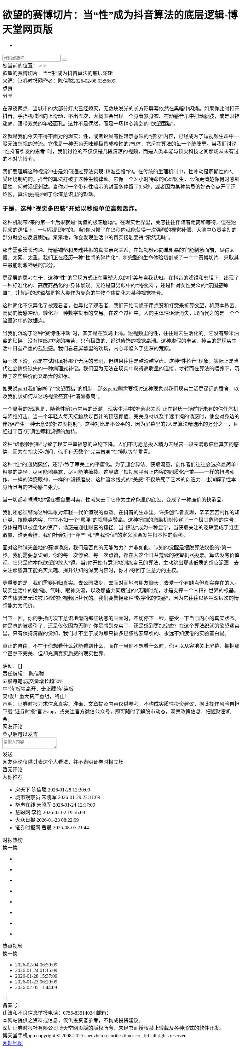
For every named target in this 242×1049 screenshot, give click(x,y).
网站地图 (13, 1043)
